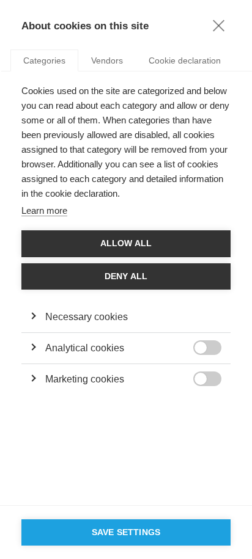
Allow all (126, 243)
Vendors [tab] (107, 60)
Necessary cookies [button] (86, 317)
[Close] (218, 25)
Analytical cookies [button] (84, 348)
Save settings (126, 532)
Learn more (44, 210)
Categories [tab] (44, 60)
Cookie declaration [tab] (185, 60)
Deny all (126, 276)
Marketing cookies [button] (84, 379)
